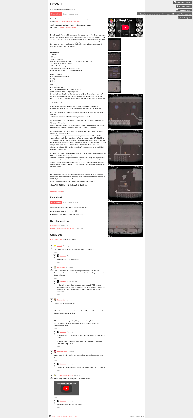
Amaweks (63, 256)
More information (56, 191)
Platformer (138, 416)
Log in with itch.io (56, 239)
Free (142, 416)
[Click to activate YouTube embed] (66, 388)
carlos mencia (61, 267)
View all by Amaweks (61, 416)
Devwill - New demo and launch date (62, 228)
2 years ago (66, 246)
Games (132, 416)
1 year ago (70, 256)
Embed (75, 416)
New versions (55, 225)
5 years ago (69, 300)
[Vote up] (51, 246)
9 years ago (71, 351)
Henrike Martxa (62, 351)
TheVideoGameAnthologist (65, 375)
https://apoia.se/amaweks (67, 27)
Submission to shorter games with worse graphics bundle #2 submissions (165, 14)
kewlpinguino (61, 300)
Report (70, 416)
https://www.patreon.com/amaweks (68, 21)
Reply (55, 252)
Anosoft (59, 246)
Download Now (56, 14)
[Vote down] (51, 248)
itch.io (53, 416)
